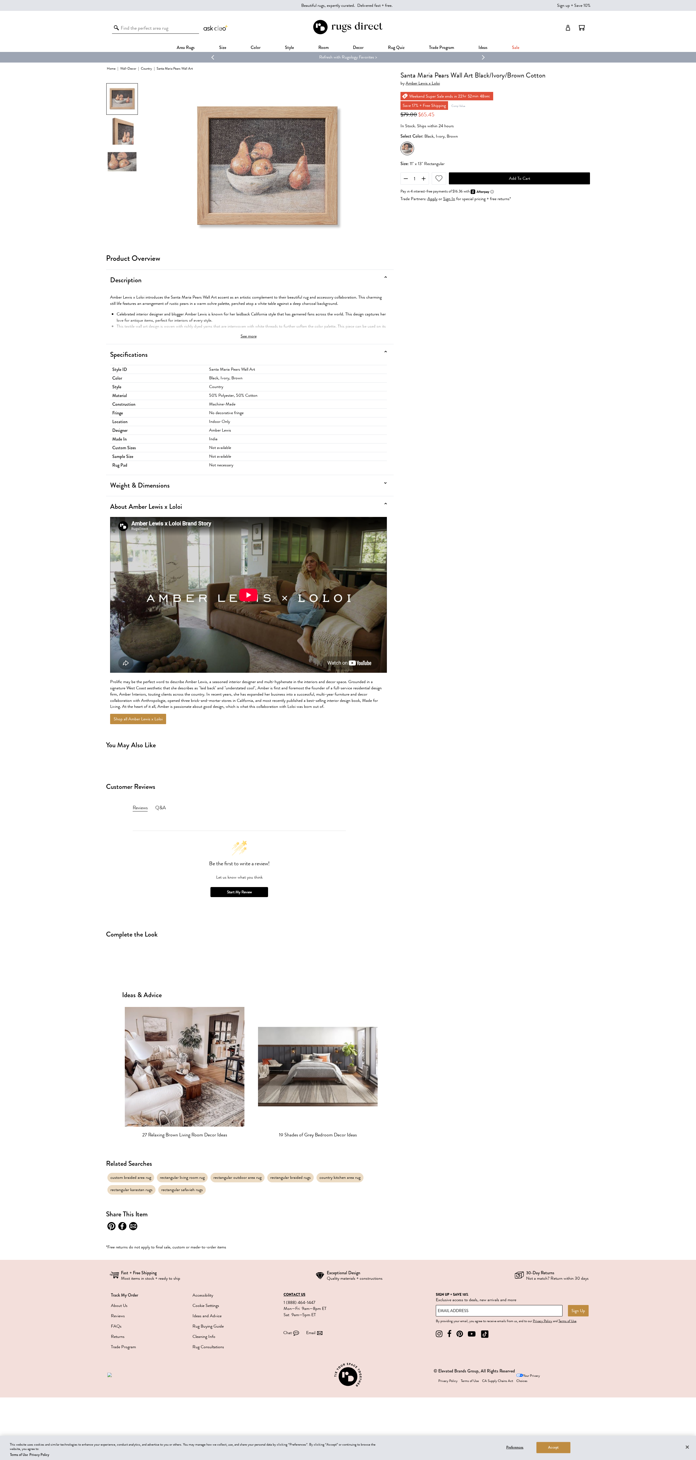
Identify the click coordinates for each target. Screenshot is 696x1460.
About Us (119, 1305)
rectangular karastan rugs (131, 1189)
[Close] (687, 1447)
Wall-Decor (128, 68)
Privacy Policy (542, 1321)
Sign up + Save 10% (574, 5)
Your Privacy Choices (528, 1378)
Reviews (118, 1316)
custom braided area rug (130, 1177)
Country (146, 68)
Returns (118, 1336)
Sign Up (578, 1310)
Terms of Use (567, 1321)
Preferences (514, 1447)
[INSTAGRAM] (439, 1334)
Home (111, 68)
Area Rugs (186, 47)
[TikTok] (484, 1334)
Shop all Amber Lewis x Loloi (138, 719)
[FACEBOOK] (449, 1334)
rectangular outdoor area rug (237, 1177)
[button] (581, 27)
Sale (515, 47)
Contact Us (294, 1295)
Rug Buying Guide (208, 1326)
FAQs (116, 1326)
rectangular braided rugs (290, 1177)
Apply (432, 199)
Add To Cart (519, 178)
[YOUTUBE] (472, 1334)
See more (249, 336)
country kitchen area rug (340, 1177)
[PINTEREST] (459, 1334)
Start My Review (239, 892)
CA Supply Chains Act (497, 1380)
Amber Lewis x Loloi (423, 83)
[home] (348, 33)
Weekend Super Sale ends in (331, 57)
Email (310, 1332)
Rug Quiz (396, 47)
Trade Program (441, 47)
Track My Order (124, 1295)
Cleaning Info (203, 1336)
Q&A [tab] (160, 807)
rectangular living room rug (182, 1177)
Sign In (449, 199)
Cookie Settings (205, 1305)
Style (289, 47)
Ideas (482, 47)
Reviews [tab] (140, 807)
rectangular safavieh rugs (182, 1189)
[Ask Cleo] (215, 28)
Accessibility (202, 1295)
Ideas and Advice (207, 1316)
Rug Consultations (208, 1347)
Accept (553, 1447)
